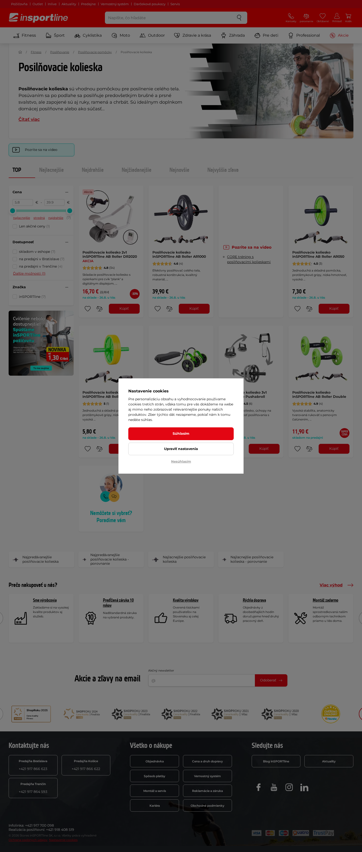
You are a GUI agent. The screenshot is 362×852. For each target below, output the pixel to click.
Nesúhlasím (181, 461)
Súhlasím (181, 433)
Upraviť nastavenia (181, 449)
